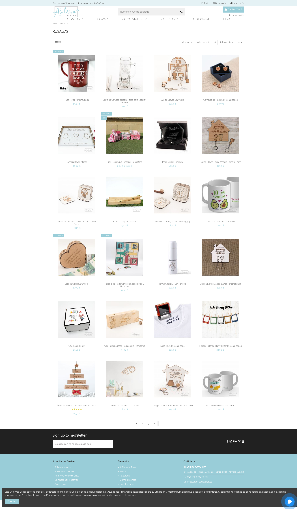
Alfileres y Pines (128, 467)
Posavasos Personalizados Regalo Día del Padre (76, 222)
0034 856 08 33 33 (197, 476)
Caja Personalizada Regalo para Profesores (124, 346)
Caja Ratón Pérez (77, 346)
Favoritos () (221, 3)
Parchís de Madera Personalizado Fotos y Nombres (124, 285)
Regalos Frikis (127, 484)
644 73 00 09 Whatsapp (64, 3)
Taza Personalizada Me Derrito (220, 405)
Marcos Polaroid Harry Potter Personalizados (220, 346)
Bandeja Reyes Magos (76, 162)
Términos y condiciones (66, 475)
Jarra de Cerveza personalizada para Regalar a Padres (124, 101)
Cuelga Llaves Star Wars (172, 100)
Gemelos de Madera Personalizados (220, 100)
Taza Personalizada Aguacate (221, 221)
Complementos (128, 479)
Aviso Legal (60, 484)
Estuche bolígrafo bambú (124, 221)
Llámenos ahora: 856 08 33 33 (92, 3)
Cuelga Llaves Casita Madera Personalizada (220, 162)
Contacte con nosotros (66, 479)
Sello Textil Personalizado (172, 346)
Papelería (125, 475)
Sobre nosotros (62, 467)
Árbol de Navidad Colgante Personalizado (76, 405)
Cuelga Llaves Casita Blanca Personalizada (220, 284)
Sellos (123, 471)
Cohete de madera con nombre (124, 405)
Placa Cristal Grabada (172, 162)
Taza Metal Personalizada (76, 100)
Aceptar (12, 501)
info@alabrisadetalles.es (199, 481)
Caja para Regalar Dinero (76, 284)
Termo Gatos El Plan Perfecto (172, 284)
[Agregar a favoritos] (72, 96)
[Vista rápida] (81, 96)
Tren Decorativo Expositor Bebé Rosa (124, 162)
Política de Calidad (64, 471)
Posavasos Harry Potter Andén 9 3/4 (172, 221)
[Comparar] (76, 96)
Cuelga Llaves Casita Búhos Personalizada (172, 405)
